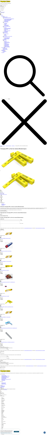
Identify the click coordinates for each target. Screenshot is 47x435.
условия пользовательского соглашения (40, 350)
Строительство (3, 380)
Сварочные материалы (4, 376)
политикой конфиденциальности (28, 350)
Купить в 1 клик (5, 194)
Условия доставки (4, 382)
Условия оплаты (3, 383)
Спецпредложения (4, 375)
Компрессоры (3, 379)
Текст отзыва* (21, 223)
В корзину (1, 194)
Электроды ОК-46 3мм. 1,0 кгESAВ (4, 270)
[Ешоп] (5, 2)
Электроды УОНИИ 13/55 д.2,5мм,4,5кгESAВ (5, 261)
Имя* (21, 219)
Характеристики (4, 204)
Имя (7, 348)
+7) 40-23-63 (2, 386)
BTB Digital (5, 389)
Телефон (8, 349)
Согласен (16, 431)
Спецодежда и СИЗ (4, 378)
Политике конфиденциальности (4, 432)
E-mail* (21, 220)
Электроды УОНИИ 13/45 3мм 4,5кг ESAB (5, 238)
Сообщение (8, 358)
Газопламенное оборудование (5, 377)
